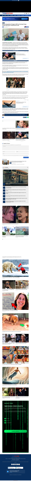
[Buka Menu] (26, 13)
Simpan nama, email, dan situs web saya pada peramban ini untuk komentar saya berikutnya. (15, 155)
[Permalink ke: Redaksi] (3, 27)
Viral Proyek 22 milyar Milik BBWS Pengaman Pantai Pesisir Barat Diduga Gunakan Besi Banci (16, 187)
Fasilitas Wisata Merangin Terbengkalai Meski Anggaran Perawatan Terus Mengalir (16, 193)
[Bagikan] (28, 27)
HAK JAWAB (17, 461)
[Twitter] (25, 117)
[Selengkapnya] (27, 167)
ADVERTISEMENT (26, 461)
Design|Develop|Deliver (15, 431)
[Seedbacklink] (19, 464)
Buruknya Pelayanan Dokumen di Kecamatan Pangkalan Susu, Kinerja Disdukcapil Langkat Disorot (16, 201)
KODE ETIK (6, 461)
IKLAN (15, 462)
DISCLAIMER (14, 461)
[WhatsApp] (28, 117)
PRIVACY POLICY (22, 461)
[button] (24, 13)
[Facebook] (23, 117)
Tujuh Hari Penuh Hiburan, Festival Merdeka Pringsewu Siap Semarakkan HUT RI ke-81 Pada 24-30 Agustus (18, 161)
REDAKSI (3, 461)
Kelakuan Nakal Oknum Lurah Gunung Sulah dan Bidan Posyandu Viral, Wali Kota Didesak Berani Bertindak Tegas (16, 198)
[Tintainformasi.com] (7, 13)
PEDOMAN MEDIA (10, 461)
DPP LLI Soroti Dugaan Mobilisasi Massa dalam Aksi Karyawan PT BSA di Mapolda (16, 190)
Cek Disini (11, 472)
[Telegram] (26, 117)
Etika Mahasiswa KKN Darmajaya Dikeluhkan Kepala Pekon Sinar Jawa (15, 195)
